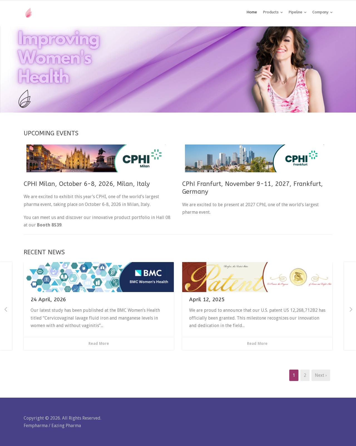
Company (320, 12)
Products (271, 12)
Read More (98, 343)
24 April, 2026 (48, 299)
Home (252, 12)
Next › (321, 375)
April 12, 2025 (206, 299)
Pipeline (295, 12)
